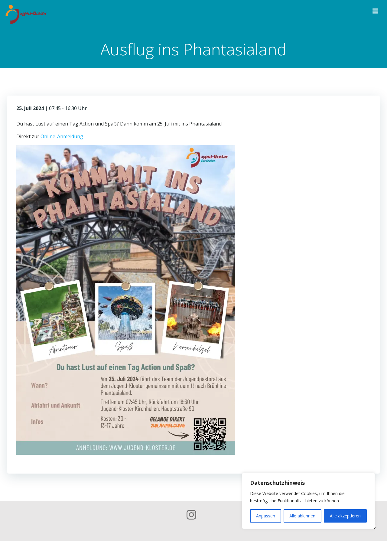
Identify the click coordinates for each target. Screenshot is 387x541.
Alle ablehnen (302, 516)
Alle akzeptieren (345, 516)
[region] (308, 501)
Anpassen (265, 516)
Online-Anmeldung (62, 136)
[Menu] (374, 11)
